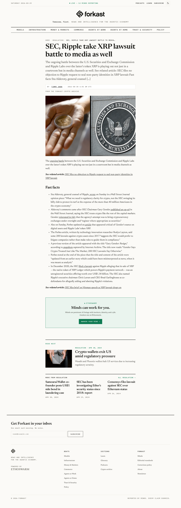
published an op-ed (120, 210)
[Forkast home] (90, 13)
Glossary (104, 460)
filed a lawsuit (85, 266)
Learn (149, 3)
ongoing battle (57, 161)
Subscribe (159, 3)
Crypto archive (106, 469)
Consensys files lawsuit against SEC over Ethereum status (121, 386)
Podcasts (140, 3)
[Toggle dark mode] (168, 3)
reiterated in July (67, 217)
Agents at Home (119, 30)
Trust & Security (142, 30)
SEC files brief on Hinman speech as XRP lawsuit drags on (93, 287)
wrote (92, 194)
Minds (140, 456)
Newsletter (142, 474)
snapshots (68, 247)
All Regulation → (127, 378)
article (88, 225)
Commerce (79, 30)
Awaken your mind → (90, 321)
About (140, 469)
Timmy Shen (56, 87)
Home (47, 40)
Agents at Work (97, 30)
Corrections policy (145, 465)
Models (20, 30)
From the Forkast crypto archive (62, 91)
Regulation (58, 40)
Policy (160, 30)
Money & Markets (60, 30)
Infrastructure (37, 30)
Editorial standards (145, 460)
